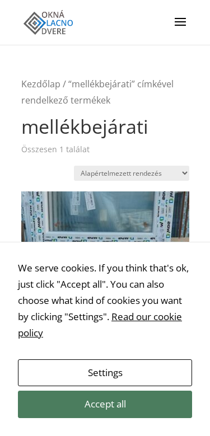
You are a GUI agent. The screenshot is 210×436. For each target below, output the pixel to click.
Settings (105, 372)
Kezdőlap (40, 84)
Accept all (105, 403)
